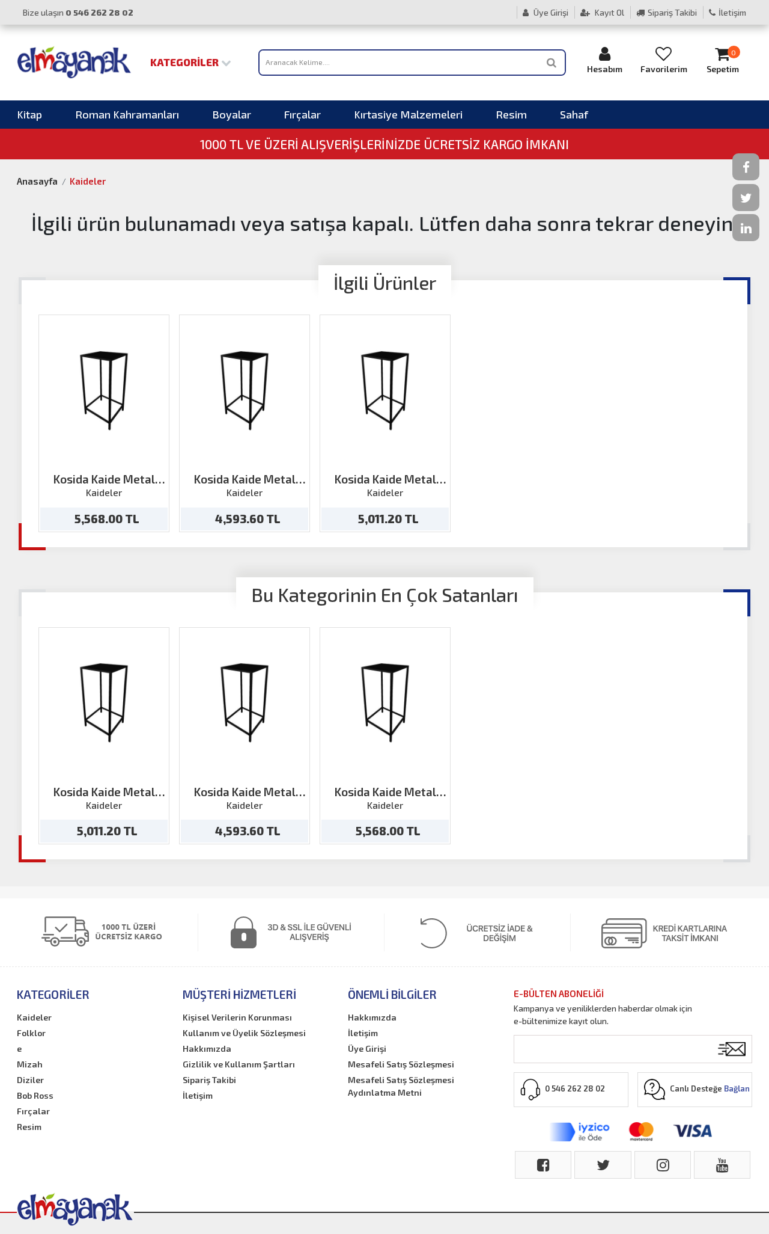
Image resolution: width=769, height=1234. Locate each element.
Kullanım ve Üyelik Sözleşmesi (244, 1033)
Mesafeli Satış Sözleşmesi (401, 1064)
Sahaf (574, 114)
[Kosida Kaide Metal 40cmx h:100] (385, 390)
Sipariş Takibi (672, 12)
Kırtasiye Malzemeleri (408, 114)
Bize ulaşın (78, 12)
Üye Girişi (550, 12)
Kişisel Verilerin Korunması (237, 1017)
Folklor (31, 1033)
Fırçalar (302, 114)
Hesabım (604, 69)
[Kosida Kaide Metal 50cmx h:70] (104, 390)
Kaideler (88, 181)
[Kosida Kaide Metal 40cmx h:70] (244, 390)
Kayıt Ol (608, 12)
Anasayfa (37, 181)
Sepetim (723, 61)
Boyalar (231, 114)
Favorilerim (663, 69)
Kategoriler (185, 62)
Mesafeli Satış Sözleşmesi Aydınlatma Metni (401, 1086)
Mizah (30, 1064)
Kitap (29, 114)
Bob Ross (35, 1095)
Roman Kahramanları (127, 114)
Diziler (30, 1080)
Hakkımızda (207, 1048)
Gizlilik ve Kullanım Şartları (239, 1064)
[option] (104, 423)
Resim (511, 114)
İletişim (732, 12)
